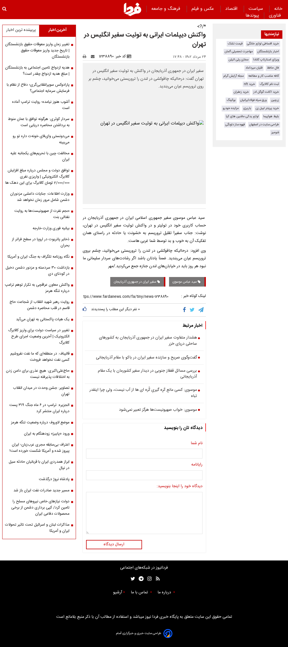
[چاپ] (86, 56)
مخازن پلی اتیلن (239, 59)
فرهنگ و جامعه (166, 9)
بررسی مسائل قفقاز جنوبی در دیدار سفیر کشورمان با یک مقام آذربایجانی (147, 374)
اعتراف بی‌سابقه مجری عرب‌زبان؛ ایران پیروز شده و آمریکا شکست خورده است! (39, 448)
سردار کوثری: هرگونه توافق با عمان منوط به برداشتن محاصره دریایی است (38, 122)
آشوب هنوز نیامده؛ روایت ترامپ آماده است (40, 105)
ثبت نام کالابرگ (269, 84)
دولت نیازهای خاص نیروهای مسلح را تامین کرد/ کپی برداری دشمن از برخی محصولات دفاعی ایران (40, 507)
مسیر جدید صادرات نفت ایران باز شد (41, 490)
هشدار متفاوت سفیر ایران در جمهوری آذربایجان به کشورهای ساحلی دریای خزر (148, 341)
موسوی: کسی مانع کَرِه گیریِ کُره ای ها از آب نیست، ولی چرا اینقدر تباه (143, 393)
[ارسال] (94, 56)
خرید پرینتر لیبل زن (267, 108)
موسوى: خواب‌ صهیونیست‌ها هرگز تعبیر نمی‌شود (158, 410)
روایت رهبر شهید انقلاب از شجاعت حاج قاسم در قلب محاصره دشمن (39, 305)
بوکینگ (231, 100)
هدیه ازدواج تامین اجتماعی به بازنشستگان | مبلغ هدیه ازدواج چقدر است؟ (37, 71)
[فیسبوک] (185, 309)
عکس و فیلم (203, 9)
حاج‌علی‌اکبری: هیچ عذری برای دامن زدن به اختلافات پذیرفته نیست (37, 374)
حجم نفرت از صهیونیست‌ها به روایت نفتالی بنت (41, 214)
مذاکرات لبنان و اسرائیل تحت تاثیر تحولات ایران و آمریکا (37, 528)
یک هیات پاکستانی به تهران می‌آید (42, 319)
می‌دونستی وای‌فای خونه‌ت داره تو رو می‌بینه (41, 139)
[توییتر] (192, 309)
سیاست (256, 9)
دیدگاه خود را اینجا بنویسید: (179, 486)
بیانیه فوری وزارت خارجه (51, 228)
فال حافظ (273, 68)
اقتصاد (232, 9)
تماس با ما (140, 592)
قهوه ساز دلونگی (235, 124)
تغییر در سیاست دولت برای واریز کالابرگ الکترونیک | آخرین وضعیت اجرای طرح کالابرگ (38, 336)
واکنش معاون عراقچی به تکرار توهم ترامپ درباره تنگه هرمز (37, 288)
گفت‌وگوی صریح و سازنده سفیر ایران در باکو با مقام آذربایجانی (146, 358)
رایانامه (196, 465)
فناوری (275, 15)
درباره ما (165, 592)
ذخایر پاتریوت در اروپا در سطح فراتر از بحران (40, 242)
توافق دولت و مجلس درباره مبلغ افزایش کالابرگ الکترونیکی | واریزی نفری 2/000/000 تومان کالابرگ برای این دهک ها (37, 176)
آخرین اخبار (57, 30)
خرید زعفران (241, 92)
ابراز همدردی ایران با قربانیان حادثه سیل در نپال (39, 465)
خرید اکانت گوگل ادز (266, 92)
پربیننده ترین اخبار (21, 30)
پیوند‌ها (252, 15)
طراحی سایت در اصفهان (264, 124)
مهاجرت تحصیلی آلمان (239, 51)
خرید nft (249, 84)
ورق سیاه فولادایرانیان (253, 100)
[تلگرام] (201, 309)
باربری (247, 108)
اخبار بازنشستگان (268, 51)
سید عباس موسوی (185, 282)
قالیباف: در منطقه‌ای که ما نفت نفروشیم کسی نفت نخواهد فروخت (39, 357)
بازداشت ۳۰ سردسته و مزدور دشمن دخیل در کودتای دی (37, 271)
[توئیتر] (131, 579)
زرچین (275, 100)
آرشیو (117, 592)
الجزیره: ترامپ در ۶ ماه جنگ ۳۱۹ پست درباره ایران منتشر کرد (39, 408)
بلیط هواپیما (271, 116)
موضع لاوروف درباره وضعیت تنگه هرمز (40, 422)
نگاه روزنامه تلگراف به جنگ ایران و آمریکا (38, 257)
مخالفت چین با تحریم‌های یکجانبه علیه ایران (39, 156)
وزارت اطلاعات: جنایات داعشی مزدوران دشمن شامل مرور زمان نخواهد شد (39, 197)
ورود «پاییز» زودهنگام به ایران (46, 434)
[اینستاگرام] (148, 579)
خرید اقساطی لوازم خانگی (263, 43)
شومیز (275, 132)
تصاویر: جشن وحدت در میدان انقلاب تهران (41, 391)
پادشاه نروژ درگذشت (54, 479)
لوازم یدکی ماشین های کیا (242, 116)
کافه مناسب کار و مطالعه (263, 76)
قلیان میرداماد (254, 68)
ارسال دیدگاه (114, 544)
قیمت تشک (235, 43)
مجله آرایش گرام (233, 76)
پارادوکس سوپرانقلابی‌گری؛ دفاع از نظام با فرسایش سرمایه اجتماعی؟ (38, 88)
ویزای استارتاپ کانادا (266, 59)
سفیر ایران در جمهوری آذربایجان (135, 282)
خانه (278, 9)
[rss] (156, 579)
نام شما (196, 444)
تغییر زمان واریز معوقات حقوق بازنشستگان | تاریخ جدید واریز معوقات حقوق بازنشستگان (37, 50)
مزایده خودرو (231, 108)
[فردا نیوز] (132, 9)
